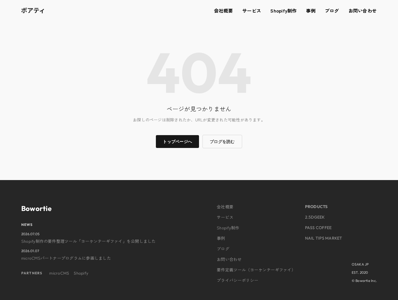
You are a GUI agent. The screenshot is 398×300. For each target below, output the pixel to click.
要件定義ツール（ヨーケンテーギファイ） (256, 270)
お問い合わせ (362, 10)
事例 (310, 10)
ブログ (332, 10)
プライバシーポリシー (237, 280)
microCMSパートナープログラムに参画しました (66, 258)
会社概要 (223, 10)
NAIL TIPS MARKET (323, 238)
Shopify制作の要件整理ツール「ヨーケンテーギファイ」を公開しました (88, 241)
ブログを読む (222, 141)
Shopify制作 (283, 10)
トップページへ (177, 141)
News (27, 224)
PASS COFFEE (318, 227)
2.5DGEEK (315, 217)
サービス (251, 10)
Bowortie (36, 208)
